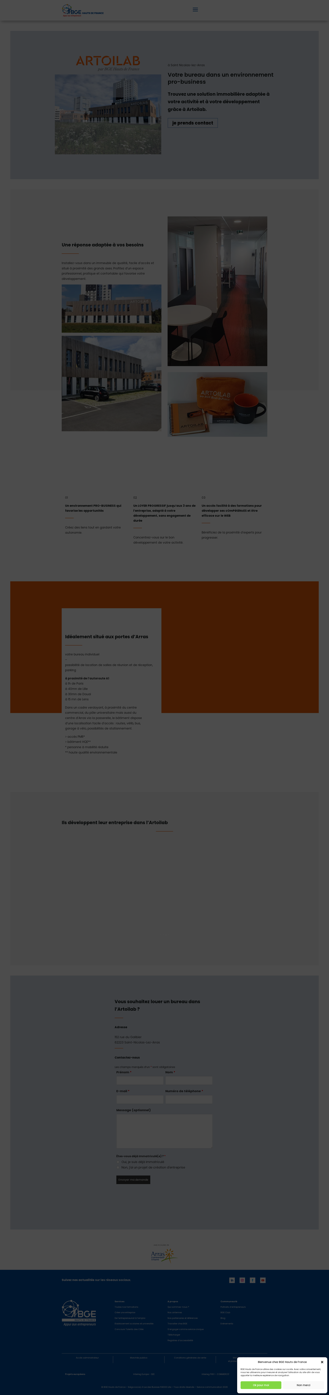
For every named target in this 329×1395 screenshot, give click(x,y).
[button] (322, 1362)
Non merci (303, 1385)
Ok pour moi (261, 1385)
